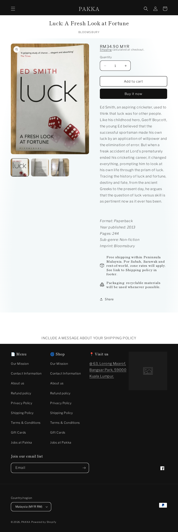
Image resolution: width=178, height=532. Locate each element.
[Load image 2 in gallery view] (40, 168)
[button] (13, 9)
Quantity (106, 57)
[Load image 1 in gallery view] (20, 168)
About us (17, 383)
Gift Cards (18, 432)
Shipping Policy (22, 413)
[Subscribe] (84, 468)
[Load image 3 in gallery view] (60, 168)
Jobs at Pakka (21, 442)
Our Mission (20, 363)
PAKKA (26, 522)
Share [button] (109, 299)
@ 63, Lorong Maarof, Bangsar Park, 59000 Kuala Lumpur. (107, 369)
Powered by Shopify (43, 522)
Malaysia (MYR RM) (29, 506)
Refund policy (21, 393)
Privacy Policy (21, 403)
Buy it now (133, 94)
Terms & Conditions (26, 422)
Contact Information (26, 373)
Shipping (106, 49)
